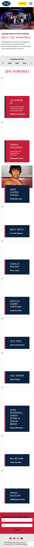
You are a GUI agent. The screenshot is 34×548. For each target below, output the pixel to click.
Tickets (22, 3)
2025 (9, 63)
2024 (17, 63)
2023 (24, 63)
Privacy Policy (8, 544)
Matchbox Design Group (23, 544)
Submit (17, 530)
